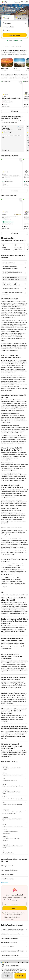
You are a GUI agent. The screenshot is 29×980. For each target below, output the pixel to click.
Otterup (9, 786)
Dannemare (5, 798)
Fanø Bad (5, 780)
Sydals (4, 838)
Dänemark (18, 46)
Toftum (13, 826)
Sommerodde (14, 767)
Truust (20, 819)
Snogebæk (5, 769)
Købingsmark (5, 840)
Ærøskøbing (5, 852)
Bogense (17, 786)
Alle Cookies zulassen (20, 976)
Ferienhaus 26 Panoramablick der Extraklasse (7, 129)
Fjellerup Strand (15, 819)
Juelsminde (9, 819)
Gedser (17, 775)
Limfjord (11, 811)
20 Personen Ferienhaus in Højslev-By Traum (14, 98)
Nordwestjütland (12, 813)
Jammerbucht (4, 68)
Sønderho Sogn (13, 780)
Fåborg (13, 786)
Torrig (18, 798)
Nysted (14, 798)
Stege (18, 804)
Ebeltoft (4, 819)
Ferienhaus (6, 46)
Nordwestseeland (13, 831)
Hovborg (18, 838)
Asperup (21, 786)
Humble (4, 791)
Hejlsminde (8, 838)
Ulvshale (7, 804)
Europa (12, 46)
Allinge (4, 767)
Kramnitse (10, 798)
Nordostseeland (6, 831)
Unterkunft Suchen (14, 35)
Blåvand (17, 845)
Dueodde (19, 767)
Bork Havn (13, 845)
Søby (9, 852)
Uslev (14, 775)
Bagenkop (14, 791)
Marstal (12, 852)
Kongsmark (5, 826)
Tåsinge (4, 793)
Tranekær (18, 791)
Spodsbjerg (9, 791)
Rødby (21, 798)
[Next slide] (26, 93)
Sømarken (8, 767)
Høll (3, 820)
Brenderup (5, 786)
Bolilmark (21, 826)
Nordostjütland (16, 811)
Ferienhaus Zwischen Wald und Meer (12, 176)
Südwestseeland (6, 833)
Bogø (4, 804)
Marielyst (10, 775)
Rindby (8, 780)
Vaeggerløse (5, 775)
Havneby (10, 826)
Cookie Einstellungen (7, 976)
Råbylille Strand (12, 804)
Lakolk (17, 826)
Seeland (15, 68)
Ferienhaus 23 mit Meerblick (9, 216)
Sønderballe (13, 838)
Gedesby (21, 775)
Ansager (8, 845)
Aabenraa (4, 126)
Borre (20, 804)
